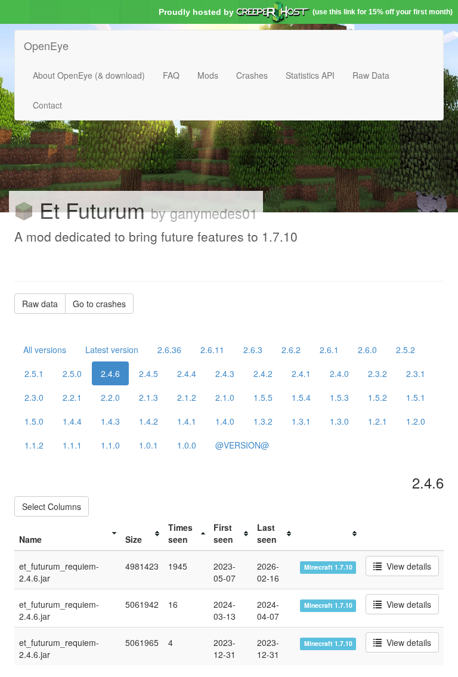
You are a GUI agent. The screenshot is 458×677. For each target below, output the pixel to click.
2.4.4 (186, 373)
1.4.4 (72, 421)
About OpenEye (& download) (89, 75)
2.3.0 (34, 397)
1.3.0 (339, 421)
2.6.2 (291, 349)
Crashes (252, 75)
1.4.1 (186, 421)
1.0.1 (148, 445)
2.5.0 (72, 373)
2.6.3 (252, 349)
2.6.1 (329, 349)
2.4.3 (224, 373)
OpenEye (46, 45)
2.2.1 (72, 397)
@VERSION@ (242, 445)
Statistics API (310, 75)
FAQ (171, 75)
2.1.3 (148, 397)
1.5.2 (377, 397)
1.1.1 (72, 445)
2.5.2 (405, 349)
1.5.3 (339, 397)
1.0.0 (186, 445)
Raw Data (370, 75)
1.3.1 (301, 421)
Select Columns (51, 506)
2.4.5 (148, 373)
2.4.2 (263, 373)
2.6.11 (212, 349)
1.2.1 (377, 421)
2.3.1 (415, 373)
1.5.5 (263, 397)
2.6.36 (169, 349)
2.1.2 (186, 397)
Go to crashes (99, 304)
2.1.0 (224, 397)
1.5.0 (34, 421)
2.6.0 (367, 349)
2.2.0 (110, 397)
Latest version (111, 349)
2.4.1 (301, 373)
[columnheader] (67, 534)
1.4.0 (224, 421)
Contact (47, 105)
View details (406, 566)
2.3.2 (377, 373)
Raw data (40, 304)
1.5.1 (415, 397)
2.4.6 (110, 373)
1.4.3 (110, 421)
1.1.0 (110, 445)
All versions (44, 349)
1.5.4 (301, 397)
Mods (207, 75)
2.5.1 (34, 373)
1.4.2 (148, 421)
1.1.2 (34, 445)
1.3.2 (263, 421)
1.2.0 (415, 421)
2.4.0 (339, 373)
